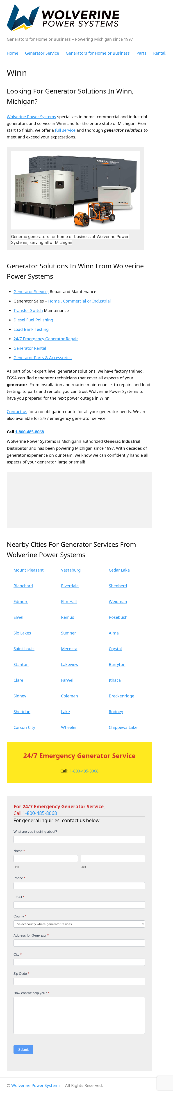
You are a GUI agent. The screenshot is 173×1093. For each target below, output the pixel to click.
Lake (65, 711)
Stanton (21, 664)
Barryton (117, 664)
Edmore (21, 601)
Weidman (118, 601)
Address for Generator (31, 935)
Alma (114, 633)
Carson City (24, 727)
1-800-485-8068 (29, 431)
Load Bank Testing (31, 329)
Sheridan (22, 711)
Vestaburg (71, 570)
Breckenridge (121, 696)
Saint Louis (24, 648)
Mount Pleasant (29, 570)
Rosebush (118, 617)
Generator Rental (30, 348)
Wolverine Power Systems (31, 116)
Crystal (115, 648)
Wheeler (69, 727)
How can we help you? (31, 993)
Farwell (68, 680)
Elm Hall (69, 601)
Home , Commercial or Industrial (79, 301)
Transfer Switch (28, 310)
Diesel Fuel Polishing (33, 320)
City (18, 954)
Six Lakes (22, 633)
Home (12, 53)
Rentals (160, 53)
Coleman (69, 696)
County (20, 916)
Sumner (68, 633)
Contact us (17, 411)
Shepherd (118, 585)
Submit (23, 1049)
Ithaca (115, 680)
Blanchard (23, 585)
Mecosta (69, 648)
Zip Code (21, 973)
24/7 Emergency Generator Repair (46, 338)
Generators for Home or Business (98, 53)
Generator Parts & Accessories (43, 357)
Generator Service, (31, 291)
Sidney (20, 696)
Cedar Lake (119, 570)
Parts (141, 53)
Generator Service (42, 53)
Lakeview (69, 664)
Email (19, 897)
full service (65, 130)
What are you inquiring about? (35, 831)
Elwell (19, 617)
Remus (67, 617)
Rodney (116, 711)
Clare (18, 680)
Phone (19, 878)
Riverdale (70, 585)
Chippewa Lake (123, 727)
